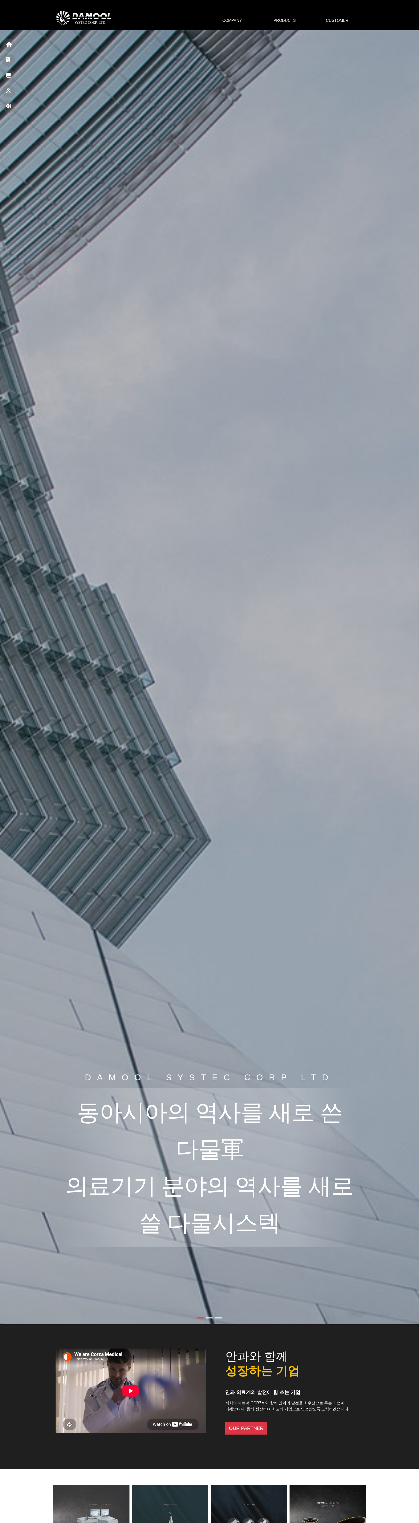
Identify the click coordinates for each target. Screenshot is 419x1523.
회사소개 (8, 60)
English (8, 106)
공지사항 (8, 91)
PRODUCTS (285, 20)
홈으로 (8, 45)
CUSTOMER (337, 20)
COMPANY (232, 20)
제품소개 (8, 76)
